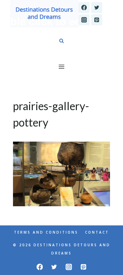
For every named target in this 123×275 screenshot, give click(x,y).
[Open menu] (61, 66)
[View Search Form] (61, 41)
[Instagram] (84, 19)
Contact (97, 232)
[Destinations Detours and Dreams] (44, 13)
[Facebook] (84, 7)
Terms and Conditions (46, 232)
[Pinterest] (96, 19)
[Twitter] (96, 7)
